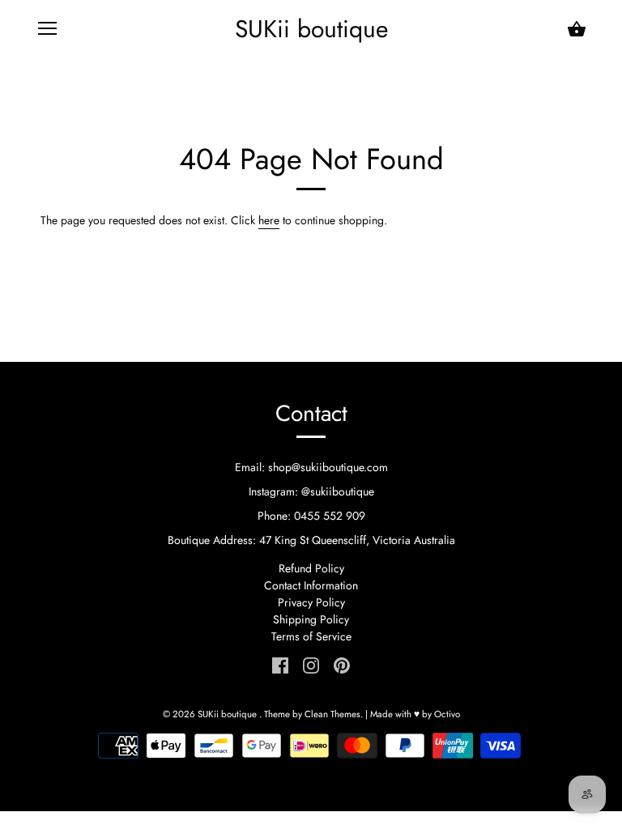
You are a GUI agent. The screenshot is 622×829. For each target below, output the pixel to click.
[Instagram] (311, 665)
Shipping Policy (311, 619)
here (268, 220)
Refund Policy (311, 568)
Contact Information (311, 585)
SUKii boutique (311, 29)
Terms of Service (311, 636)
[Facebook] (280, 665)
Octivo (447, 714)
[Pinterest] (342, 665)
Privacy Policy (311, 602)
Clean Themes (332, 714)
